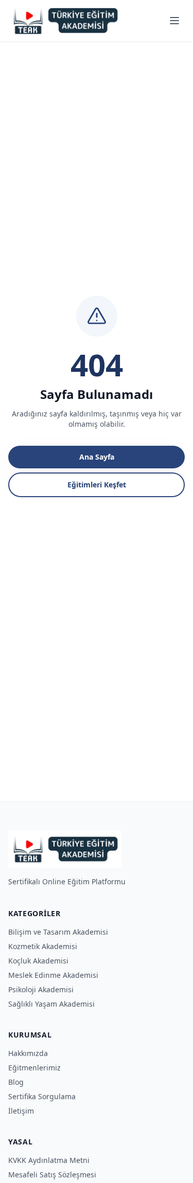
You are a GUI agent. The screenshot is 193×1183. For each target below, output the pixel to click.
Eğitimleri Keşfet (96, 484)
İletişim (21, 1111)
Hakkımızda (28, 1053)
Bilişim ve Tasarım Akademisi (58, 932)
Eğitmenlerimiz (34, 1067)
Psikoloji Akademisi (41, 989)
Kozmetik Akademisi (42, 946)
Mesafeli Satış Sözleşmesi (52, 1174)
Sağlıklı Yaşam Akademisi (51, 1004)
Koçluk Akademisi (38, 961)
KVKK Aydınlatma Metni (49, 1160)
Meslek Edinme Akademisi (53, 975)
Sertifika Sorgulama (42, 1096)
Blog (16, 1082)
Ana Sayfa (96, 457)
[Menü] (174, 20)
